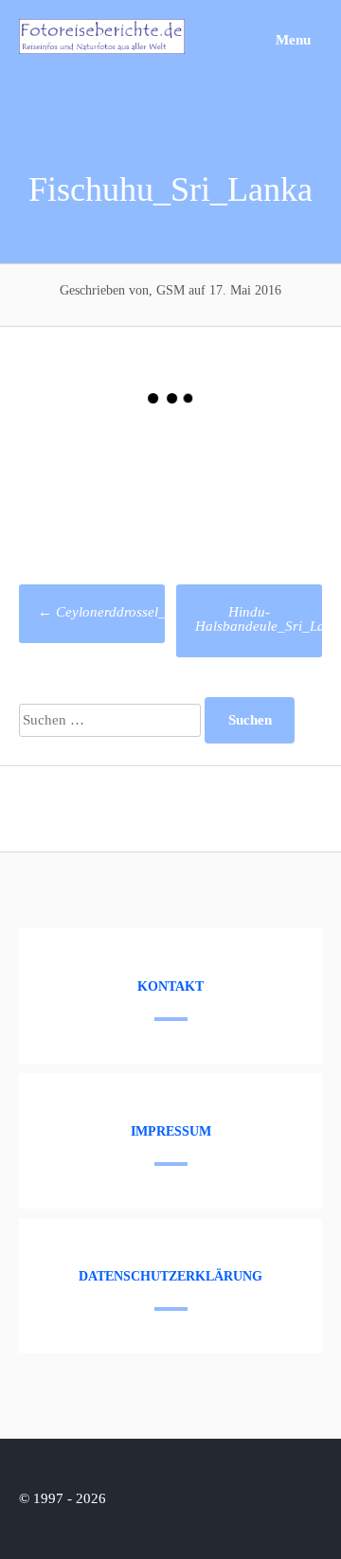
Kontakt (170, 986)
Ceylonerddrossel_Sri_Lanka (132, 611)
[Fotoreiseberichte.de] (102, 49)
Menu (291, 39)
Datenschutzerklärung (170, 1276)
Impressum (171, 1131)
